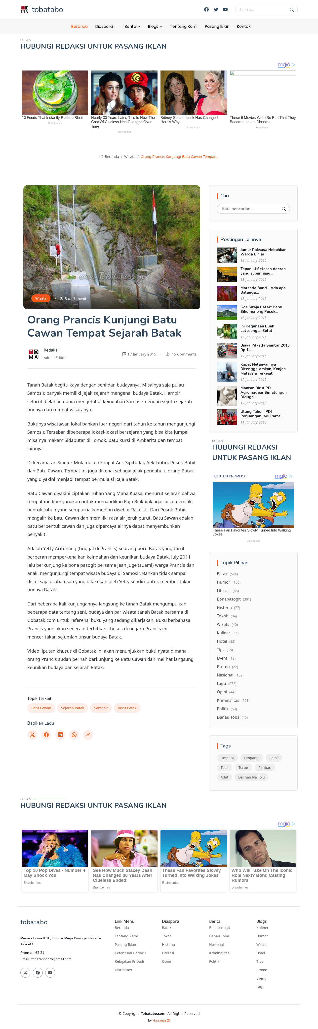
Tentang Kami (183, 26)
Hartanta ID (161, 1020)
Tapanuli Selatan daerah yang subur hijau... (263, 271)
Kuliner (227, 633)
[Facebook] (206, 9)
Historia (228, 607)
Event (226, 658)
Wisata (129, 156)
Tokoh (227, 616)
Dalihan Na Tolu (251, 777)
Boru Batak (127, 708)
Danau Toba (232, 717)
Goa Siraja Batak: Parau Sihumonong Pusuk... (261, 309)
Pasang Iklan (217, 26)
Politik (227, 708)
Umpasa (227, 757)
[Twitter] (216, 9)
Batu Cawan (41, 708)
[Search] (284, 208)
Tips (225, 649)
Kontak (244, 26)
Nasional (230, 675)
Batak (227, 573)
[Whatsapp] (74, 735)
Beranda (79, 26)
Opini (226, 692)
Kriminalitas (233, 700)
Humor (228, 582)
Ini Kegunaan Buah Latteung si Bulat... (258, 328)
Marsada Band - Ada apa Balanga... (263, 290)
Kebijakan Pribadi (129, 961)
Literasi (228, 590)
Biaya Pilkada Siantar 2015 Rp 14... (265, 347)
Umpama (251, 757)
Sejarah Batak (72, 708)
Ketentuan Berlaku (130, 953)
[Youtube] (225, 9)
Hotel (226, 641)
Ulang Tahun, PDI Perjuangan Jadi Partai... (262, 414)
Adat (224, 777)
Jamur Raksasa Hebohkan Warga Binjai (263, 252)
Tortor (243, 767)
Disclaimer (123, 970)
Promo (227, 666)
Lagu (226, 683)
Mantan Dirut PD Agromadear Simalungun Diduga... (263, 392)
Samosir (101, 708)
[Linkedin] (60, 735)
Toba (225, 767)
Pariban (264, 767)
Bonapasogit (234, 599)
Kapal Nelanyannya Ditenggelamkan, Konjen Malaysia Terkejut (263, 369)
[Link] (88, 735)
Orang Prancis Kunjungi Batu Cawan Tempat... (179, 156)
